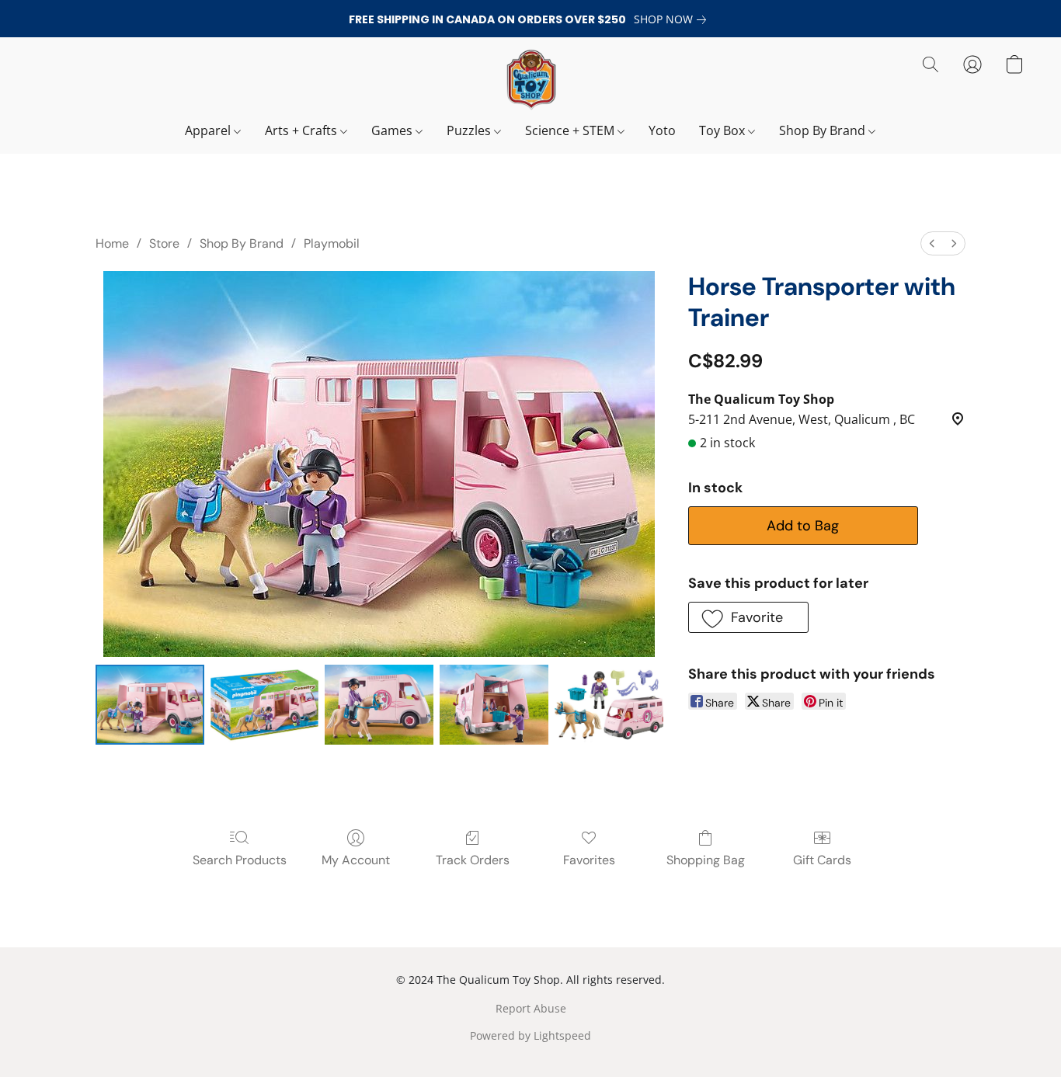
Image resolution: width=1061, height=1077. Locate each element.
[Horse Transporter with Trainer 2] (379, 705)
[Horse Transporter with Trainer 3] (494, 705)
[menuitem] (932, 243)
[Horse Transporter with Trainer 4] (609, 705)
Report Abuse (531, 1008)
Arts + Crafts (302, 130)
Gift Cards (822, 860)
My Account (356, 860)
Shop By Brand (823, 130)
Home (112, 243)
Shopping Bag (705, 860)
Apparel (209, 130)
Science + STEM (571, 130)
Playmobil (332, 243)
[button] (530, 80)
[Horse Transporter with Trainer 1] (264, 705)
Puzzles (470, 130)
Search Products (240, 860)
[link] (673, 19)
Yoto (662, 130)
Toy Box (723, 130)
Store (164, 243)
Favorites (589, 860)
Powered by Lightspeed (530, 1035)
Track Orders (473, 860)
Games (393, 130)
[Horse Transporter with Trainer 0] (150, 705)
